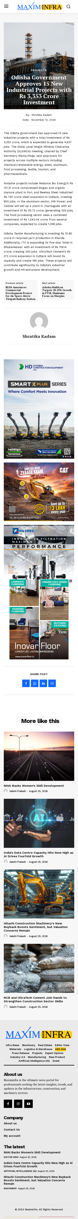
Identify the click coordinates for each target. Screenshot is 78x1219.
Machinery (10, 1188)
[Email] (52, 683)
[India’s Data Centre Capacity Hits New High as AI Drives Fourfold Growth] (39, 823)
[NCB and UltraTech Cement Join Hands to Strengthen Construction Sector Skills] (39, 968)
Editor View (11, 1157)
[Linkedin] (43, 683)
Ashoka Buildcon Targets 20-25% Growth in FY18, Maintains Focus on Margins (57, 292)
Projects (39, 70)
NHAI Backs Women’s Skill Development (34, 785)
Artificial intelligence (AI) (20, 1171)
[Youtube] (28, 1104)
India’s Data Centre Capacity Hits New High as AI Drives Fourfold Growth (38, 854)
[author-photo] (6, 791)
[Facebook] (26, 683)
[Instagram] (18, 1104)
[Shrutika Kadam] (39, 321)
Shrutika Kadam (42, 114)
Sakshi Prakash (17, 791)
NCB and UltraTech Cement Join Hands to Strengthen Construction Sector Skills (35, 999)
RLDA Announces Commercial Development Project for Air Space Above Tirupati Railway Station (20, 293)
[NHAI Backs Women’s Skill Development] (39, 756)
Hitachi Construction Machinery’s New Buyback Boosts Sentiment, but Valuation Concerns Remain (36, 927)
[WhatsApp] (34, 683)
